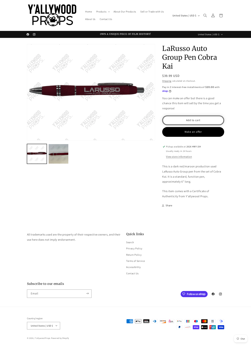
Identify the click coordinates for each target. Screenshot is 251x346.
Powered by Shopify (60, 338)
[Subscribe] (87, 293)
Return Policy (134, 254)
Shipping (166, 80)
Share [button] (169, 205)
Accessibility (133, 267)
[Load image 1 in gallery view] (37, 154)
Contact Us (132, 273)
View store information (179, 156)
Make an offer (193, 132)
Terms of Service (135, 260)
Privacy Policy (134, 248)
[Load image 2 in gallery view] (58, 154)
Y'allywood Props (42, 338)
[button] (102, 12)
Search (130, 242)
